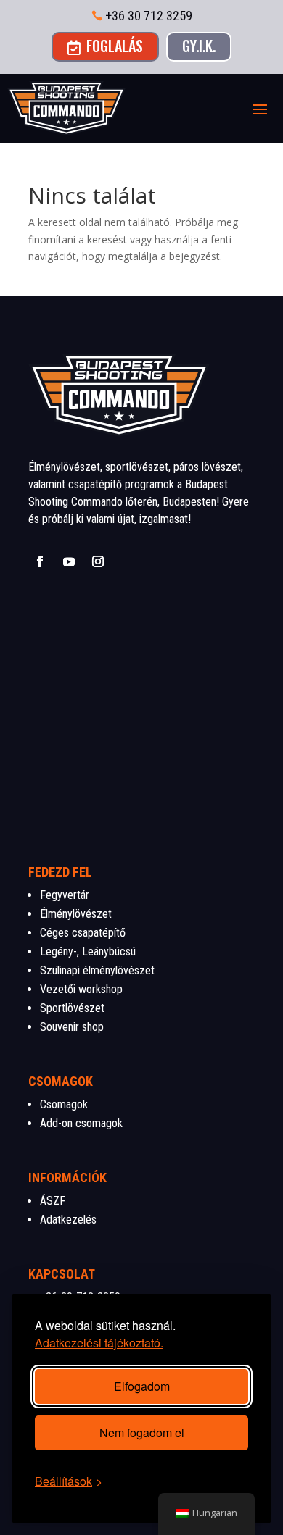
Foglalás (105, 46)
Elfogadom (142, 1386)
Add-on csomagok (81, 1123)
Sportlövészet (72, 1008)
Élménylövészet (76, 914)
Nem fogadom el (141, 1432)
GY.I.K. (199, 46)
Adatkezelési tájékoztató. (99, 1342)
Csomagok (64, 1104)
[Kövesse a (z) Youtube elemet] (69, 561)
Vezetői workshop (81, 989)
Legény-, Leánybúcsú (88, 951)
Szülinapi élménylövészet (97, 970)
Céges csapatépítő (83, 933)
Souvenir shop (72, 1027)
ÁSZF (52, 1201)
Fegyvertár (64, 895)
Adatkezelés (68, 1219)
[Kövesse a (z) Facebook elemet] (40, 561)
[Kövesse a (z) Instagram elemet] (98, 561)
